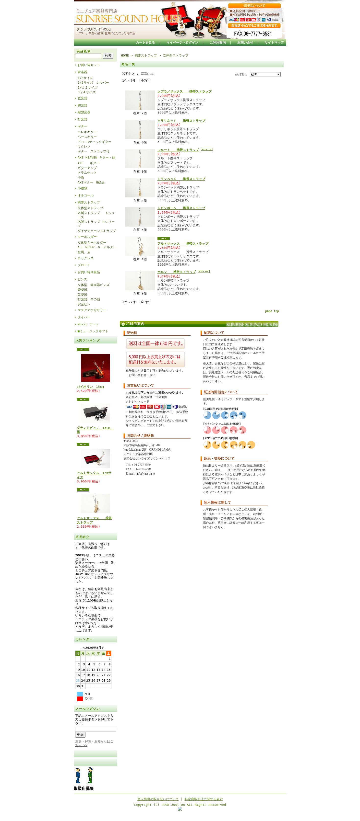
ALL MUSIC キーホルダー (97, 247)
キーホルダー (87, 237)
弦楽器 (82, 98)
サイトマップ (274, 42)
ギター (82, 126)
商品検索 (84, 51)
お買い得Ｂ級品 (89, 272)
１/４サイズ (87, 92)
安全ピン (84, 304)
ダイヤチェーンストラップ (97, 231)
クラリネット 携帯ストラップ (181, 121)
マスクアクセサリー (92, 310)
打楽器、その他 (89, 299)
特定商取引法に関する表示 (204, 799)
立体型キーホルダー (92, 242)
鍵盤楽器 (84, 112)
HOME (125, 55)
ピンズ (82, 279)
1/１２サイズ (87, 87)
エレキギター (87, 132)
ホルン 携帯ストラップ (176, 272)
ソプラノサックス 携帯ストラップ (184, 91)
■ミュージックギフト (93, 331)
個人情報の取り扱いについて (158, 799)
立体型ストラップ (90, 208)
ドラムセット (87, 172)
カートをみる (145, 42)
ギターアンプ (87, 168)
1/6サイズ (85, 78)
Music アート (88, 324)
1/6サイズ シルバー (93, 82)
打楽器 (82, 119)
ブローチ (84, 265)
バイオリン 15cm (90, 386)
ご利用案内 (218, 42)
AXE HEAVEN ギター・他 (96, 157)
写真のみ (147, 74)
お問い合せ (245, 42)
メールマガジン (88, 708)
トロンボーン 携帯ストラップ (181, 208)
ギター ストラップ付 (93, 151)
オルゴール (86, 195)
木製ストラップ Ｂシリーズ (96, 224)
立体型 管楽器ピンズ (93, 285)
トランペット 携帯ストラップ (181, 179)
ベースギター (87, 137)
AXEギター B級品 (91, 182)
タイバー (84, 317)
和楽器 (82, 105)
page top (272, 311)
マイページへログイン (182, 42)
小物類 (82, 188)
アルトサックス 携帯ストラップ (182, 243)
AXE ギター (88, 163)
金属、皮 (84, 252)
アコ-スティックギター (94, 142)
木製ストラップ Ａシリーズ (96, 215)
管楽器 (82, 72)
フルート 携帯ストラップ (178, 150)
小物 (81, 177)
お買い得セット (89, 65)
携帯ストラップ (89, 202)
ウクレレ (84, 146)
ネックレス (86, 258)
